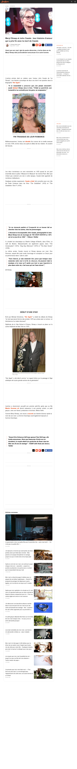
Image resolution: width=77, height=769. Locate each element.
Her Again (16, 83)
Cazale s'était (29, 181)
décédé (27, 141)
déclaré (15, 88)
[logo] (5, 2)
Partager (50, 45)
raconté (30, 413)
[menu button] (75, 2)
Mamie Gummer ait (12, 408)
